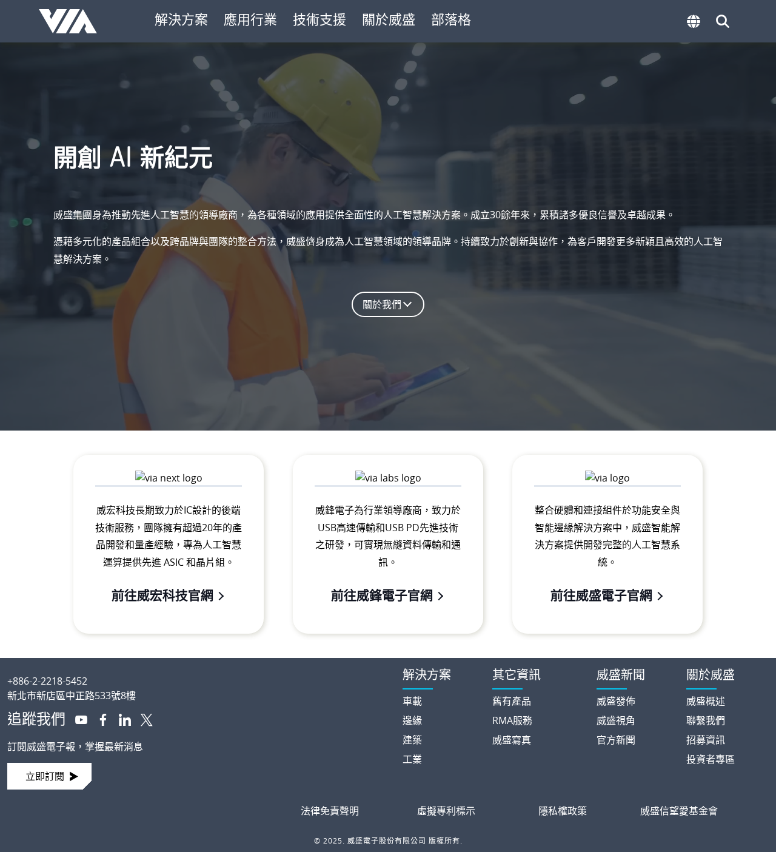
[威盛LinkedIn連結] (120, 718)
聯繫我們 (705, 720)
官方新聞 (616, 739)
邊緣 (412, 720)
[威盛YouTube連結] (76, 718)
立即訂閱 (44, 776)
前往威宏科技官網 (162, 594)
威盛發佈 (616, 701)
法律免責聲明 (330, 810)
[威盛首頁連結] (194, 671)
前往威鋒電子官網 (382, 594)
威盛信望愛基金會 (679, 810)
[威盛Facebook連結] (98, 718)
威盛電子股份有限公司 (73, 21)
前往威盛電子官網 (601, 594)
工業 (412, 759)
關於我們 (382, 304)
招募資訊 (705, 739)
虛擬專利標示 (446, 810)
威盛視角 (616, 720)
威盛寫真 (511, 739)
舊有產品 (511, 701)
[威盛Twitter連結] (142, 718)
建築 (412, 739)
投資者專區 (710, 759)
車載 (412, 701)
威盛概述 (705, 701)
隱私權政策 (562, 810)
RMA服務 (512, 720)
